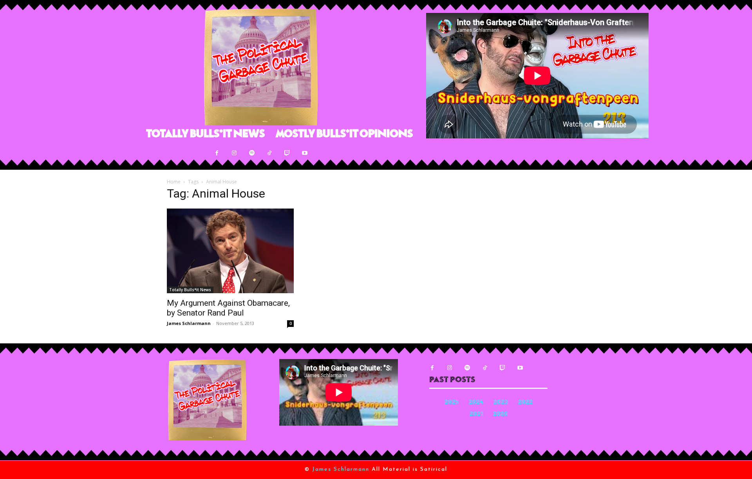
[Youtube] (305, 153)
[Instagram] (234, 153)
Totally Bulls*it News (190, 289)
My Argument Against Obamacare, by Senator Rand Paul (228, 308)
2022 (525, 403)
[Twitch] (287, 153)
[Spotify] (252, 153)
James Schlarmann (189, 323)
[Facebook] (217, 153)
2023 (501, 403)
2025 (452, 403)
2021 (476, 414)
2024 (476, 403)
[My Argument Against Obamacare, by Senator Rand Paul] (230, 251)
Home (174, 181)
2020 (500, 414)
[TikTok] (270, 153)
